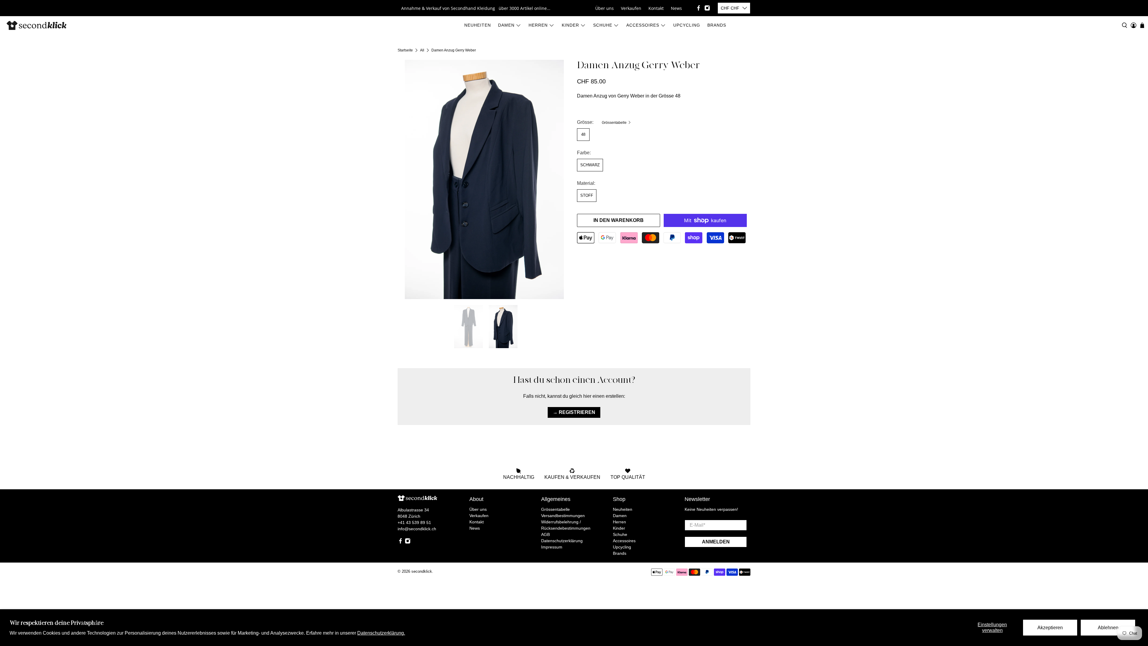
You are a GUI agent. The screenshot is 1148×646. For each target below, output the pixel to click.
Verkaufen (631, 8)
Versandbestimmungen (563, 515)
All (422, 50)
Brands (716, 25)
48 (583, 134)
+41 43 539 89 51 (414, 522)
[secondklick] (36, 25)
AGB (545, 534)
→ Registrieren (574, 412)
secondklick (421, 571)
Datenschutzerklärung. (381, 633)
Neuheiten (477, 25)
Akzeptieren (1050, 627)
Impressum (551, 547)
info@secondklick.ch (417, 528)
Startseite (405, 50)
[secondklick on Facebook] (698, 8)
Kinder (570, 25)
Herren (538, 25)
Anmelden (716, 541)
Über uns (604, 8)
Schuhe (602, 25)
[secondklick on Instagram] (707, 8)
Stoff (586, 195)
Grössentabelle (615, 123)
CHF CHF (730, 8)
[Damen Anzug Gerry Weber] (484, 179)
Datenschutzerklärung (562, 540)
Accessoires (642, 25)
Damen (506, 25)
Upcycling (686, 25)
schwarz (590, 165)
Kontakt (656, 8)
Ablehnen (1108, 627)
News (676, 8)
